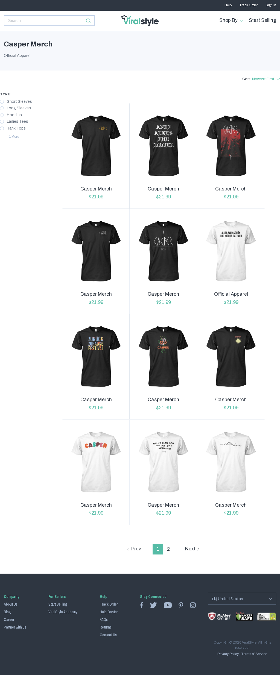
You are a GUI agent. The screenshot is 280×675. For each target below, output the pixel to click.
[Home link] (140, 20)
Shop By (228, 20)
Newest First (263, 79)
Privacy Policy (228, 654)
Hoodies (14, 115)
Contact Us (108, 634)
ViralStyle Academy (62, 611)
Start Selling (262, 20)
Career (9, 619)
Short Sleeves (19, 102)
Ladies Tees (17, 122)
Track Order (248, 5)
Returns (106, 627)
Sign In (271, 5)
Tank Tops (16, 128)
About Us (11, 604)
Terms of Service (254, 654)
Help (228, 5)
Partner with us (15, 627)
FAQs (104, 619)
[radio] (2, 102)
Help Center (109, 611)
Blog (7, 611)
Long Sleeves (19, 108)
